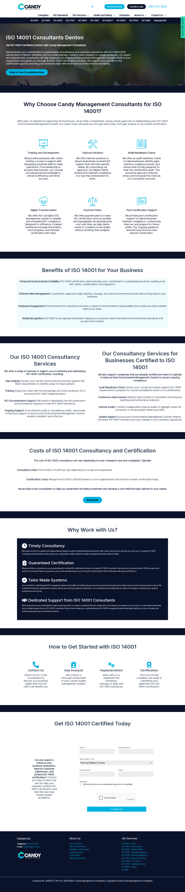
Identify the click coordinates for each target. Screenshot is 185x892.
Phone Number (124, 748)
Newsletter (83, 782)
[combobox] (117, 762)
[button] (92, 6)
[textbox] (114, 762)
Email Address (85, 770)
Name (82, 748)
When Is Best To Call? (87, 759)
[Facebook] (18, 15)
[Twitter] (24, 15)
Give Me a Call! (117, 809)
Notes (121, 770)
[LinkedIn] (30, 15)
